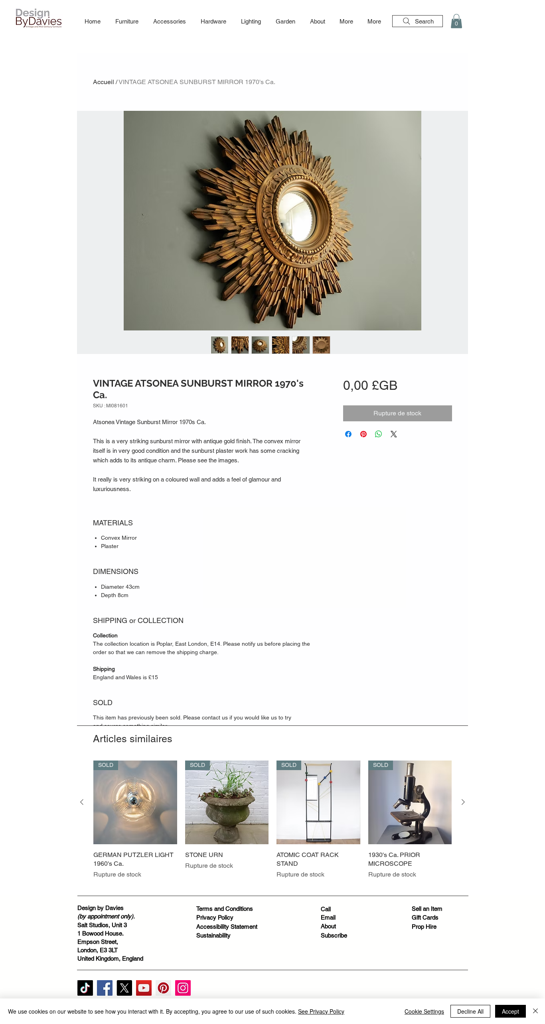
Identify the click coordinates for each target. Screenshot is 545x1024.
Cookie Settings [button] (424, 1011)
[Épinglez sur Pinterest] (363, 434)
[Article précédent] (82, 802)
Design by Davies (100, 907)
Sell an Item (427, 908)
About (328, 926)
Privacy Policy (214, 917)
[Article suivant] (463, 802)
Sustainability (213, 935)
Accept (510, 1011)
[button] (127, 21)
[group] (272, 824)
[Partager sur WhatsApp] (378, 434)
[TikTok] (85, 988)
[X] (124, 988)
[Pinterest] (163, 988)
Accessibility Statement (226, 926)
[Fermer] (535, 1011)
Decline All (470, 1011)
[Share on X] (394, 434)
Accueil (103, 82)
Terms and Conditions (224, 908)
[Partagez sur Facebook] (348, 434)
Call (326, 909)
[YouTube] (144, 988)
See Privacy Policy (321, 1011)
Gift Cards (425, 917)
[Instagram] (183, 988)
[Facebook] (105, 988)
